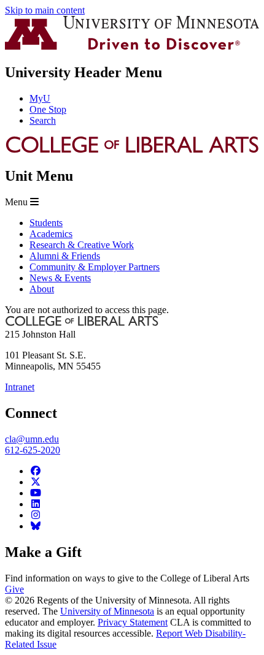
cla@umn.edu (32, 439)
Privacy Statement (133, 622)
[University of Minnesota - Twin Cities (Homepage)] (132, 46)
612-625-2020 (32, 450)
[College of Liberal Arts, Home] (132, 150)
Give (14, 589)
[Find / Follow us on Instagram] (35, 515)
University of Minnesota (107, 611)
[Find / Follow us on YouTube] (35, 493)
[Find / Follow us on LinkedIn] (35, 504)
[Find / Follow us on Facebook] (35, 471)
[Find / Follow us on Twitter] (35, 482)
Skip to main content (45, 10)
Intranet (19, 387)
